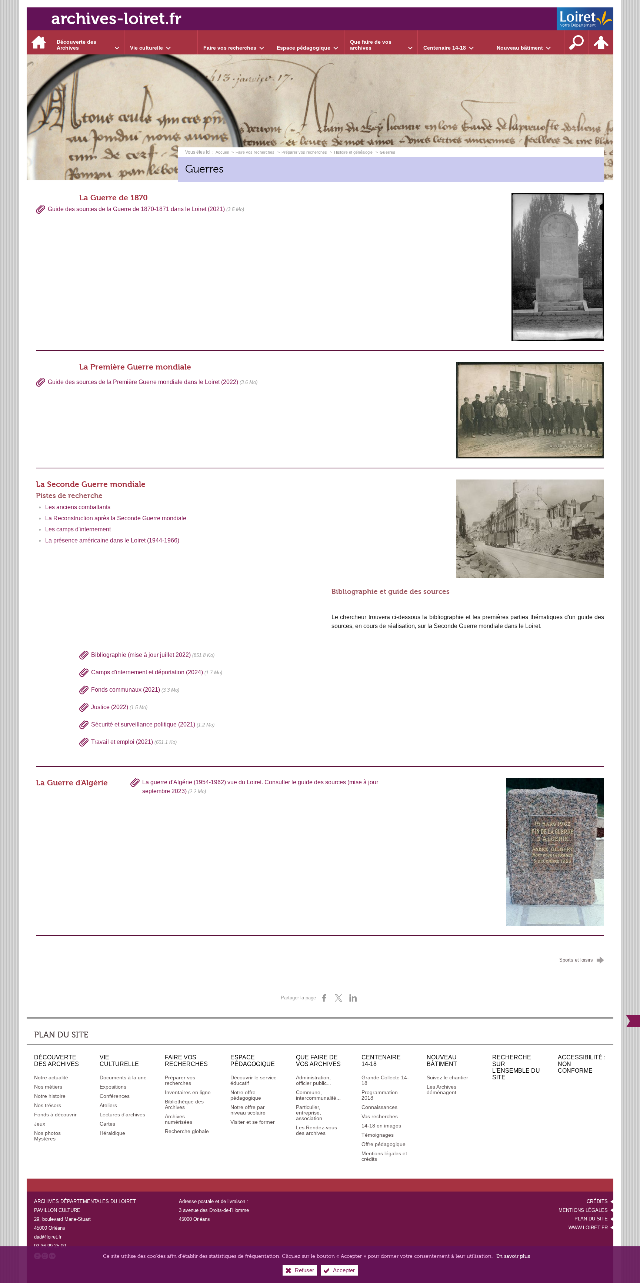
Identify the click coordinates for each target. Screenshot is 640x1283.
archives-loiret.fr (116, 18)
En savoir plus (513, 1256)
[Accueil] (39, 42)
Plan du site (591, 1219)
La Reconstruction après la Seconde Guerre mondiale (115, 518)
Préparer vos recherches (304, 152)
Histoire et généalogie (353, 152)
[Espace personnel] (601, 42)
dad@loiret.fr (47, 1237)
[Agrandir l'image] (555, 852)
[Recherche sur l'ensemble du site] (576, 42)
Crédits (597, 1201)
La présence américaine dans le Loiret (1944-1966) (112, 540)
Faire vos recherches (255, 152)
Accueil (223, 152)
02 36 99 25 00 (50, 1246)
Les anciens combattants (77, 507)
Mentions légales (583, 1210)
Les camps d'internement (78, 529)
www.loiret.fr (588, 1227)
